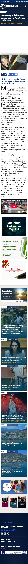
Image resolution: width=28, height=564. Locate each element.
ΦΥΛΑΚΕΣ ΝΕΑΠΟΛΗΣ (12, 362)
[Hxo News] (9, 6)
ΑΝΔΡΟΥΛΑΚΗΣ (11, 335)
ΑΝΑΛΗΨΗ (15, 447)
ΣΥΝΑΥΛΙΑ (11, 421)
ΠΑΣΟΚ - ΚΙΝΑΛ (20, 362)
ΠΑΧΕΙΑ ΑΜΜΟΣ (11, 420)
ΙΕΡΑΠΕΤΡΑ (4, 23)
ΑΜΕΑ (8, 23)
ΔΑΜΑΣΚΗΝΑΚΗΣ (22, 335)
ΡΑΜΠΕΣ (20, 23)
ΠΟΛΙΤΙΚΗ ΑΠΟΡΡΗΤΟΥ (8, 541)
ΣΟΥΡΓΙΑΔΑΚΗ (14, 23)
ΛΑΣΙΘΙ (7, 474)
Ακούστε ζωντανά (20, 1)
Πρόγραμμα (5, 528)
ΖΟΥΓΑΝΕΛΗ (15, 421)
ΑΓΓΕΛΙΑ (9, 389)
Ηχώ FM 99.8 (5, 526)
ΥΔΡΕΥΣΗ (10, 448)
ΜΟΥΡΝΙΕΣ (16, 335)
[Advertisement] (14, 41)
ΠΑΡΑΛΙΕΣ (15, 474)
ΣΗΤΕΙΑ (4, 447)
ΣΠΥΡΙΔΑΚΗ (5, 362)
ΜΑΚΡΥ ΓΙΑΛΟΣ (9, 447)
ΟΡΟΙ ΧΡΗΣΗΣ (5, 539)
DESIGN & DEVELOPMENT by (10, 547)
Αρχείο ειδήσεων (18, 526)
